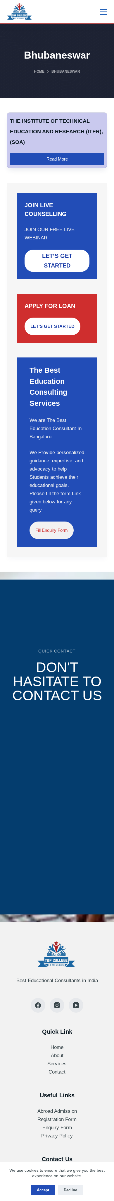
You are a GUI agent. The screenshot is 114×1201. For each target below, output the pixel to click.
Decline (70, 1190)
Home (57, 1047)
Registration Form (57, 1119)
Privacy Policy (57, 1136)
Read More (61, 157)
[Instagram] (57, 1005)
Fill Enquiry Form (51, 530)
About (57, 1055)
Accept (43, 1190)
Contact (57, 1072)
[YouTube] (76, 1005)
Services (57, 1064)
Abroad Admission (57, 1111)
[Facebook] (38, 1005)
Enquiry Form (57, 1127)
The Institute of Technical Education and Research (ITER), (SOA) (56, 131)
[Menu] (103, 12)
